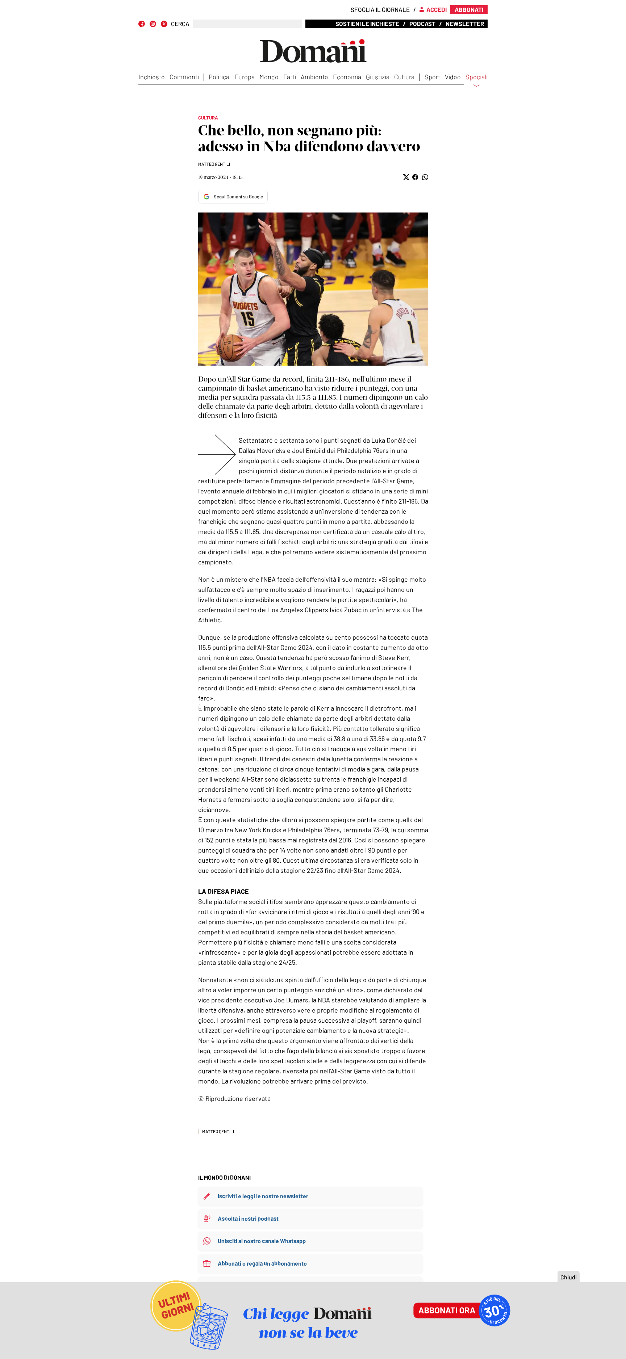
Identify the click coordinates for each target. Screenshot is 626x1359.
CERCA (180, 23)
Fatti (289, 77)
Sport (432, 77)
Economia (347, 77)
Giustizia (377, 77)
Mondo (269, 77)
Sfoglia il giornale (380, 9)
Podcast (422, 23)
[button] (405, 177)
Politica (219, 77)
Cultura (404, 77)
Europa (244, 77)
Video (453, 77)
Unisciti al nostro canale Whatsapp (262, 1240)
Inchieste (151, 77)
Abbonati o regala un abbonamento (262, 1263)
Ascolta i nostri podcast (248, 1218)
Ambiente (314, 77)
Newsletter (465, 23)
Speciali (477, 77)
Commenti (184, 77)
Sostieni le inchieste (367, 23)
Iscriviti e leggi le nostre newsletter (263, 1195)
